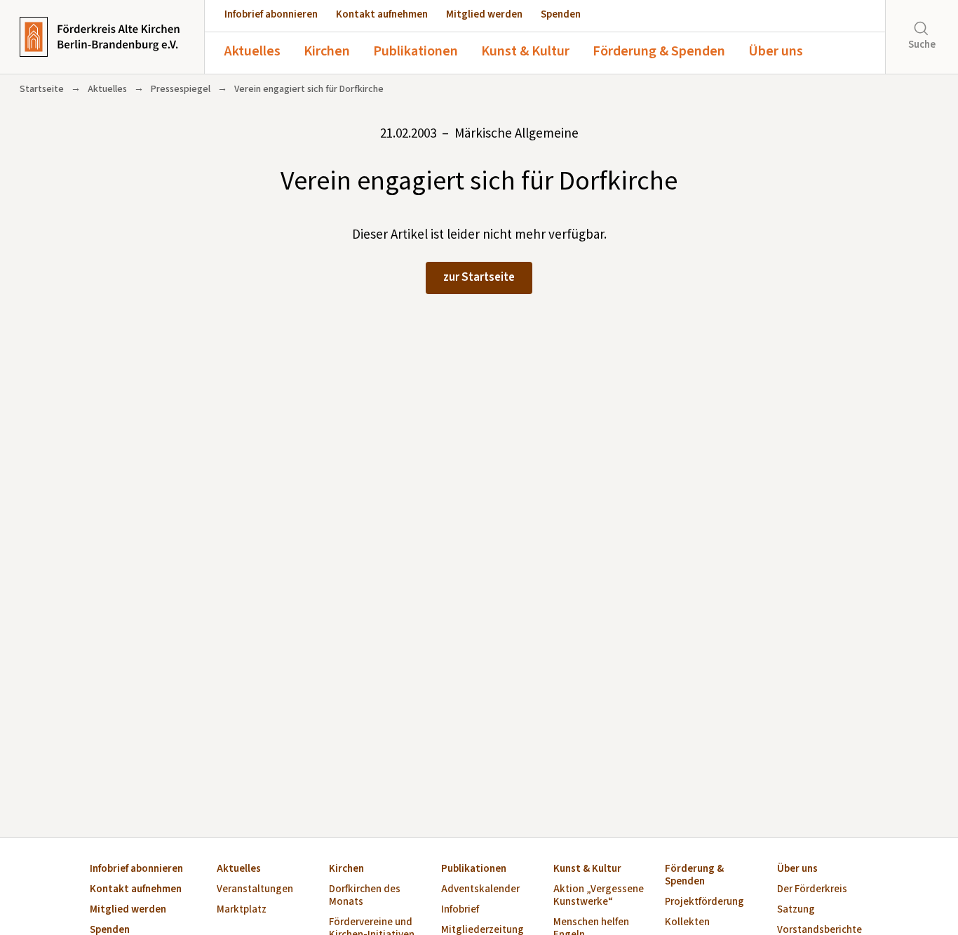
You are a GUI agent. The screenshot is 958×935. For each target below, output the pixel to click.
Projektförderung (704, 902)
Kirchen (327, 51)
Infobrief (460, 910)
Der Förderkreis (812, 889)
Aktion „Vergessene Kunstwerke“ (598, 896)
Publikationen (415, 51)
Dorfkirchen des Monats (364, 896)
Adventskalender (480, 889)
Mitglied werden (484, 14)
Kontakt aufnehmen (382, 14)
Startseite (42, 89)
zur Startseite (479, 277)
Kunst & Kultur (525, 51)
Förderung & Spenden (659, 51)
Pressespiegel (180, 89)
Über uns (775, 51)
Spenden (561, 14)
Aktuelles (252, 51)
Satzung (796, 910)
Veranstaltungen (255, 889)
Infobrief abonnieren (271, 14)
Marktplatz (242, 910)
